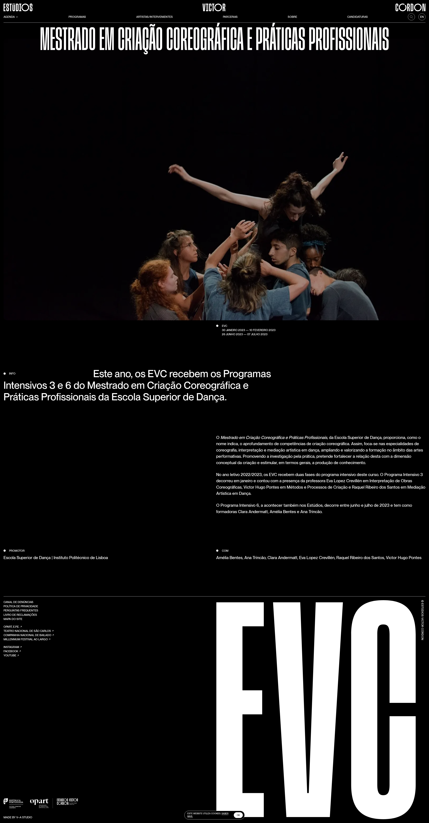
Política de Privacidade (21, 606)
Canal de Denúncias (18, 602)
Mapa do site (13, 619)
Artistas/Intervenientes (154, 16)
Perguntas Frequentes (21, 610)
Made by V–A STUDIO (18, 817)
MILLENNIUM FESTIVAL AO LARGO (26, 639)
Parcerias (230, 16)
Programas (77, 16)
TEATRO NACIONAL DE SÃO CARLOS (27, 631)
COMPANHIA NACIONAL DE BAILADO (27, 635)
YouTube (10, 655)
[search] (411, 16)
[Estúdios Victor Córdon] (214, 5)
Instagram (11, 647)
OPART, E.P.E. (11, 626)
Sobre (292, 16)
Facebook (11, 651)
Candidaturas (357, 16)
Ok (238, 815)
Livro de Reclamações (20, 614)
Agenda (9, 16)
